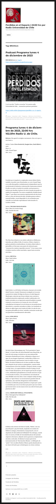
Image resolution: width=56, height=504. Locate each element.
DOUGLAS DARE (28, 117)
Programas (24, 116)
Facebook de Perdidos (12, 482)
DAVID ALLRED (9, 117)
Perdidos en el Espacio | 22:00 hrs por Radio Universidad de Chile (25, 26)
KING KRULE (35, 117)
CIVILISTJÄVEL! (37, 116)
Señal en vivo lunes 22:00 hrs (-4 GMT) (16, 489)
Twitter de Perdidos (11, 485)
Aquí (19, 60)
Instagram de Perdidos (12, 478)
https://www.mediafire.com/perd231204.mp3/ (19, 62)
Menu (9, 35)
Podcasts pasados (11, 475)
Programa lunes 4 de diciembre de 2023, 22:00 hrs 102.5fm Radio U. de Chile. (24, 130)
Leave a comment (30, 119)
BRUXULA (31, 116)
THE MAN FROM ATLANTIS (18, 119)
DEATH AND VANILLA (18, 117)
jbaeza (9, 116)
